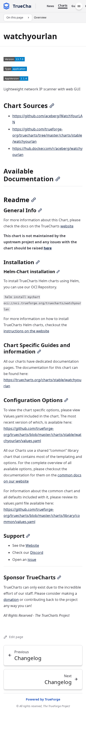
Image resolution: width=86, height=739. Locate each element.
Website (32, 545)
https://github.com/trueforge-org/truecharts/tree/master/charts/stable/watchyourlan (47, 135)
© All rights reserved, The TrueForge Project (43, 706)
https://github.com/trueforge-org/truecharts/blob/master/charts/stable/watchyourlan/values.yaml (42, 434)
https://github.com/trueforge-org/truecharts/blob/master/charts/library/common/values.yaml (42, 515)
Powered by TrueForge (43, 699)
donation (11, 599)
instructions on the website (26, 331)
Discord (36, 552)
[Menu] (78, 6)
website (66, 226)
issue (32, 559)
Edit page (16, 637)
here (48, 248)
